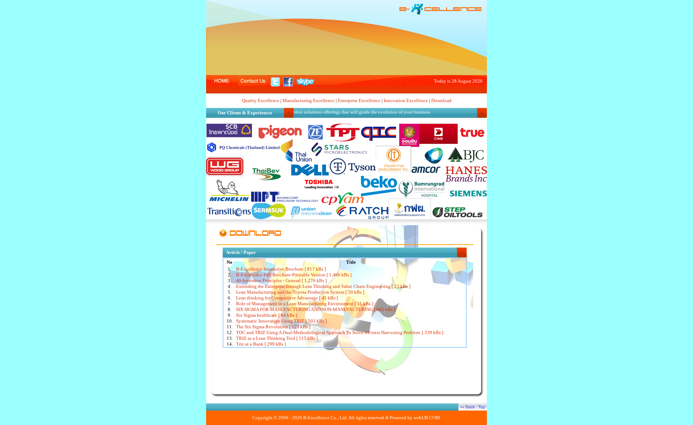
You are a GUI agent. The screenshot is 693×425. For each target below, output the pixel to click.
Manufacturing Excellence (309, 100)
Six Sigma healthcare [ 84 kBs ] (266, 315)
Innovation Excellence (406, 100)
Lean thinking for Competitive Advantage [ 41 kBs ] (287, 298)
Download (441, 100)
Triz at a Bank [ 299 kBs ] (261, 344)
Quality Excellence (260, 100)
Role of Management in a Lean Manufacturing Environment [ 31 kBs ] (304, 303)
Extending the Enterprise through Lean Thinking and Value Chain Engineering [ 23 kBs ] (323, 286)
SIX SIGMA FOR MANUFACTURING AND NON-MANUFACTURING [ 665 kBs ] (315, 309)
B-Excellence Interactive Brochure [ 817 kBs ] (281, 269)
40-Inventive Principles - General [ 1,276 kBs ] (281, 280)
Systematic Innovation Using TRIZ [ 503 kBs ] (281, 321)
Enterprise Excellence (359, 100)
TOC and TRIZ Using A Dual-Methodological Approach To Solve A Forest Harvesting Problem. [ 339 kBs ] (339, 332)
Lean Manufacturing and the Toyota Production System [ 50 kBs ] (300, 292)
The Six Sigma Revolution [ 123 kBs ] (273, 326)
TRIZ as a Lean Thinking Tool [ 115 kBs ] (277, 338)
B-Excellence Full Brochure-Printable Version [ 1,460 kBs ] (294, 274)
